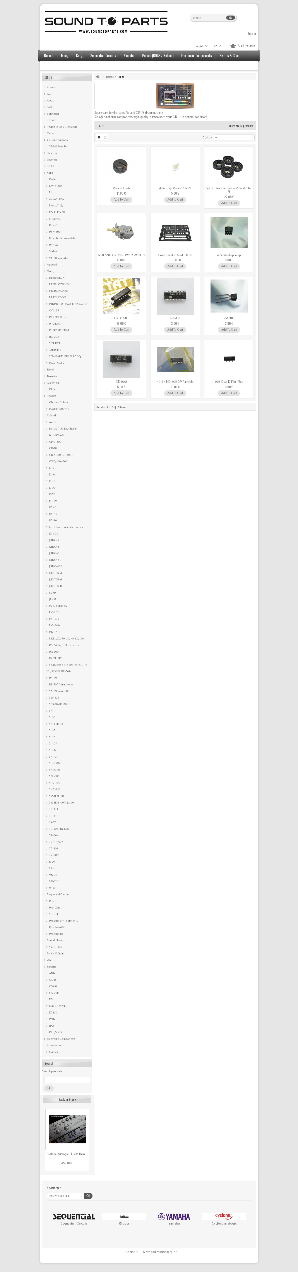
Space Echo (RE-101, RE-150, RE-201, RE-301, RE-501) (67, 668)
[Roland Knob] (121, 166)
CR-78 (52, 448)
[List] (105, 137)
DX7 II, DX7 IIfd (57, 1006)
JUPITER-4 (55, 573)
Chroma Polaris (58, 402)
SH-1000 (54, 763)
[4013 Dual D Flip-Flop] (229, 359)
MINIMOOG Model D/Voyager (68, 304)
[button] (54, 1219)
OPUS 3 (53, 310)
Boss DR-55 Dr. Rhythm (62, 428)
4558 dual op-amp (229, 255)
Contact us (132, 1252)
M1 (50, 192)
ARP (49, 107)
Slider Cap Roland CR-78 (175, 188)
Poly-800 (54, 231)
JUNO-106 (55, 566)
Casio (50, 133)
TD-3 (51, 120)
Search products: (52, 1071)
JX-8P (52, 599)
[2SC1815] (229, 296)
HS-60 (52, 513)
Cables (53, 1052)
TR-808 (53, 848)
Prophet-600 (56, 927)
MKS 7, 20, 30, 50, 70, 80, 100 (66, 638)
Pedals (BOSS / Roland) (157, 55)
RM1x (51, 1019)
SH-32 (52, 750)
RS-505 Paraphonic (60, 684)
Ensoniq (51, 159)
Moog (64, 55)
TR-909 (53, 855)
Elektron (51, 153)
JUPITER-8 (55, 586)
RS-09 (52, 678)
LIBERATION (56, 277)
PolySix (53, 244)
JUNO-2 (53, 546)
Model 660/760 (58, 409)
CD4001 (121, 382)
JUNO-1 (53, 540)
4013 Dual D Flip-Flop (228, 382)
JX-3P (52, 592)
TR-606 (53, 835)
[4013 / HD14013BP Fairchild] (175, 359)
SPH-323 (53, 776)
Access (50, 87)
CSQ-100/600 (58, 461)
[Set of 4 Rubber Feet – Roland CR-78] (229, 166)
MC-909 (54, 625)
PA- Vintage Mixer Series (63, 645)
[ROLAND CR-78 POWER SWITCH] (121, 233)
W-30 (52, 887)
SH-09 (52, 743)
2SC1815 (229, 318)
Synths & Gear (229, 55)
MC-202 (53, 612)
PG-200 (53, 651)
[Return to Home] (98, 76)
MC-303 (53, 618)
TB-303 (53, 809)
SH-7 (51, 737)
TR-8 (51, 815)
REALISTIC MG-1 (58, 330)
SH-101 (52, 756)
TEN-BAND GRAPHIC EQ (64, 356)
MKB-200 (54, 632)
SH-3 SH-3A (55, 723)
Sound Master (55, 940)
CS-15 (52, 979)
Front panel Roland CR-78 (175, 255)
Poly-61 (53, 225)
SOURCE (54, 343)
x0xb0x (50, 960)
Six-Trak (53, 914)
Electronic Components (196, 55)
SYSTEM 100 (56, 796)
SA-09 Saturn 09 (59, 691)
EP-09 (52, 500)
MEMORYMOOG (59, 284)
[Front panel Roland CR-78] (175, 233)
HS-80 (52, 520)
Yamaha (129, 55)
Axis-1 (52, 422)
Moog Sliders (56, 363)
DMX (51, 389)
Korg (79, 55)
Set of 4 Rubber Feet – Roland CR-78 (229, 190)
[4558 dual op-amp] (229, 233)
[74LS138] (175, 296)
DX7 (51, 999)
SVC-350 (54, 789)
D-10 (51, 474)
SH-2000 (54, 769)
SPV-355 (54, 783)
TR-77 (52, 822)
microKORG (56, 199)
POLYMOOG (57, 317)
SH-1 (51, 710)
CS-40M (53, 992)
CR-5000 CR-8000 (60, 454)
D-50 (52, 487)
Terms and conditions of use (160, 1252)
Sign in (252, 34)
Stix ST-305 (55, 947)
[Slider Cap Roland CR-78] (175, 166)
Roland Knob (121, 188)
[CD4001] (121, 359)
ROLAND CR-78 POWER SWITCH (121, 255)
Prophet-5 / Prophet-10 (63, 920)
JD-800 (53, 533)
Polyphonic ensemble (61, 238)
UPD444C (121, 318)
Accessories (52, 65)
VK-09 (52, 874)
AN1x (51, 973)
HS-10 (52, 507)
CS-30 (52, 986)
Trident (53, 251)
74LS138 (175, 318)
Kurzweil (51, 264)
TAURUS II (54, 349)
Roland (48, 55)
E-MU (50, 166)
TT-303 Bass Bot (58, 146)
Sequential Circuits (103, 55)
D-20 (51, 481)
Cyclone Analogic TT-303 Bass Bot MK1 (67, 1154)
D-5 (51, 468)
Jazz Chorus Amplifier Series (65, 527)
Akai (49, 94)
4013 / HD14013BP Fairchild (175, 382)
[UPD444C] (121, 296)
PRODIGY (55, 323)
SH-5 (51, 730)
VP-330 (53, 881)
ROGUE (53, 336)
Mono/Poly (55, 205)
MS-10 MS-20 (56, 212)
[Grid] (99, 137)
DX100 (52, 1012)
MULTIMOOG (57, 297)
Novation (52, 376)
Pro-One (54, 907)
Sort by (207, 137)
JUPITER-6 (55, 579)
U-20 (51, 861)
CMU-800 (55, 441)
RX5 (51, 1025)
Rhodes (51, 395)
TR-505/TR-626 (58, 828)
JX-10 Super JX (57, 605)
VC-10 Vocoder (58, 258)
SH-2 (51, 717)
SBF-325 (53, 697)
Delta (52, 179)
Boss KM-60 (56, 435)
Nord (50, 369)
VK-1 (51, 868)
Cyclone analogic (57, 140)
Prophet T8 (55, 933)
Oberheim (53, 382)
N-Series (54, 218)
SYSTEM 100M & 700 (61, 802)
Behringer (52, 113)
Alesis (50, 100)
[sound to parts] (105, 22)
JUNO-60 (54, 559)
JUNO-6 (54, 553)
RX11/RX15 (55, 1032)
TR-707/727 (55, 842)
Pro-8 (52, 901)
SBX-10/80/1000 (59, 704)
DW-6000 (55, 185)
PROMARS (55, 658)
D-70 (51, 494)
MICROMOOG (58, 290)
